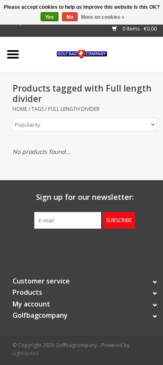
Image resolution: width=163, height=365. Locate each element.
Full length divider (73, 108)
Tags (37, 108)
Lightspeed (26, 353)
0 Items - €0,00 (139, 28)
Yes (49, 17)
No (69, 17)
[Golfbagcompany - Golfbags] (94, 54)
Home (20, 108)
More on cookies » (103, 17)
